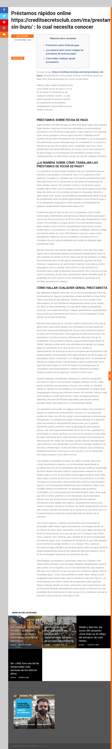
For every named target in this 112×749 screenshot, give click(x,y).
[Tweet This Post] (4, 16)
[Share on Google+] (4, 29)
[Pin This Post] (4, 22)
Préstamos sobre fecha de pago (62, 45)
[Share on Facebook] (4, 10)
